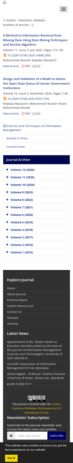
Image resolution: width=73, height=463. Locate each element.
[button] (47, 450)
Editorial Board (17, 300)
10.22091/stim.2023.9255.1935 (28, 99)
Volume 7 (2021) (22, 207)
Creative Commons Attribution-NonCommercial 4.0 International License (36, 408)
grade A (12, 384)
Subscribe (56, 435)
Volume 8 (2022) (22, 200)
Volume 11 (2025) (23, 177)
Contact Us (14, 312)
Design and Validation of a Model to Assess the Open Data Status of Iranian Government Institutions (36, 83)
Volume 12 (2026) (23, 170)
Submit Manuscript (20, 306)
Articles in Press (17, 138)
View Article (11, 66)
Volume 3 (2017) (22, 237)
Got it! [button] (11, 458)
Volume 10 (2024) (23, 185)
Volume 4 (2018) (22, 230)
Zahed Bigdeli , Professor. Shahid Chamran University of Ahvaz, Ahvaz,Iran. (36, 376)
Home (11, 288)
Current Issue (15, 147)
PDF (32, 66)
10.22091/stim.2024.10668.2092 (29, 55)
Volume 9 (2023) (22, 192)
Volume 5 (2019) (22, 222)
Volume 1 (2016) (22, 252)
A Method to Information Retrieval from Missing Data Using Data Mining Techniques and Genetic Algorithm (35, 39)
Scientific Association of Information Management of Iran (31, 366)
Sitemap (12, 323)
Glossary (13, 318)
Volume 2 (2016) (22, 245)
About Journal (16, 294)
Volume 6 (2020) (22, 215)
